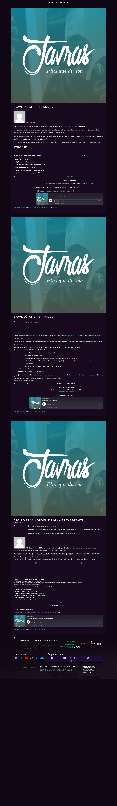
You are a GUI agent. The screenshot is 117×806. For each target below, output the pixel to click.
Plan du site (86, 672)
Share (62, 203)
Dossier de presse (88, 666)
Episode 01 (58, 603)
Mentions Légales (88, 667)
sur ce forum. (36, 581)
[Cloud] (41, 658)
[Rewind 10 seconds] (57, 201)
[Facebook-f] (36, 658)
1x (59, 201)
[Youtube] (26, 658)
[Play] (50, 200)
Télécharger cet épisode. (66, 391)
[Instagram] (21, 658)
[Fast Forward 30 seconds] (63, 201)
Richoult (24, 109)
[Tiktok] (31, 658)
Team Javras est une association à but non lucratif (57, 666)
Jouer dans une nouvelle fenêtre (38, 207)
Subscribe (56, 203)
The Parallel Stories (75, 375)
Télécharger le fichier (20, 207)
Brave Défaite (69, 335)
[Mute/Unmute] (54, 201)
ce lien (82, 555)
